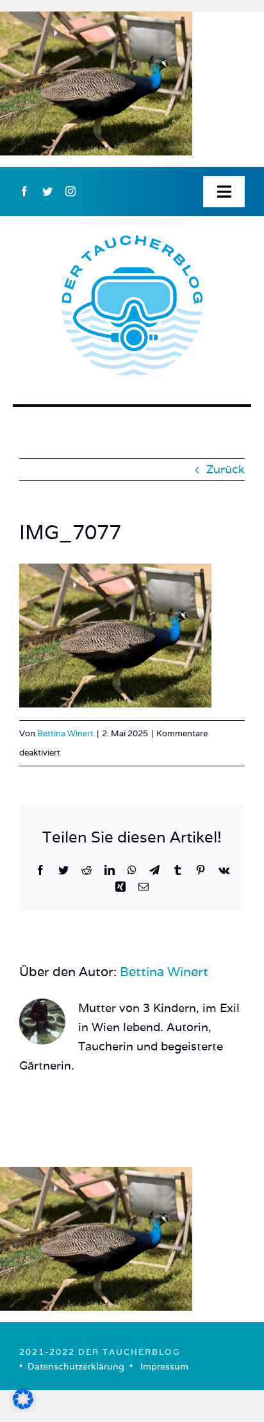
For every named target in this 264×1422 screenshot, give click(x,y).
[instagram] (70, 191)
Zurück (225, 469)
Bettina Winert (65, 733)
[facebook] (24, 191)
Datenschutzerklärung (76, 1366)
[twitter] (47, 191)
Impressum (164, 1366)
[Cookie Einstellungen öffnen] (23, 1405)
